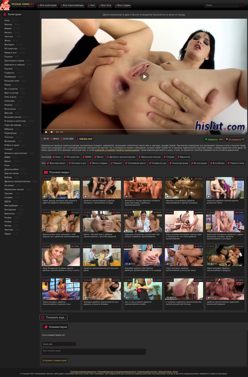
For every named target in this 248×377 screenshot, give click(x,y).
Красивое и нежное (14, 64)
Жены (7, 40)
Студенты (9, 72)
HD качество (11, 48)
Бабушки (8, 129)
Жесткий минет (58, 163)
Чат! (92, 5)
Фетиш (7, 225)
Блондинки (10, 209)
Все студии (124, 5)
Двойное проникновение (17, 181)
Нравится (212, 139)
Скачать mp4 (85, 139)
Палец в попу (237, 163)
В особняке (218, 163)
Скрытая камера (12, 125)
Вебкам (8, 177)
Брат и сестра (11, 93)
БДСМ (7, 201)
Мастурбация (11, 205)
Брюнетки (9, 213)
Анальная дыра (180, 163)
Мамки (7, 28)
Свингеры (9, 101)
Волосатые (10, 109)
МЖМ (7, 157)
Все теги (106, 5)
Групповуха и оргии (14, 60)
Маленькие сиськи (14, 189)
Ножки (7, 221)
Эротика (8, 229)
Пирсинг (117, 163)
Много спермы (99, 163)
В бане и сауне (11, 145)
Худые (7, 233)
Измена (8, 105)
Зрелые (8, 24)
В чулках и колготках (15, 121)
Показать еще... (56, 317)
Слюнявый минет (137, 163)
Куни (6, 165)
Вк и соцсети (11, 89)
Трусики (8, 193)
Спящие (8, 149)
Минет (7, 161)
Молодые (9, 44)
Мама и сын (10, 52)
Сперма (8, 197)
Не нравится (234, 139)
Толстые (8, 137)
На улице (9, 185)
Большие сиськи (12, 117)
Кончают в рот (78, 163)
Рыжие (7, 217)
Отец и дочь (10, 97)
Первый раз (10, 133)
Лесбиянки (10, 76)
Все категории (48, 5)
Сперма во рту (159, 163)
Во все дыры (200, 163)
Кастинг (8, 68)
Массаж (8, 113)
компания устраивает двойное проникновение (117, 150)
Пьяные (8, 56)
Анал (7, 20)
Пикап (7, 85)
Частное (8, 36)
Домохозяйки (11, 169)
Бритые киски (11, 173)
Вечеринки (9, 141)
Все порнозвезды (73, 5)
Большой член (11, 80)
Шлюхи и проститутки (15, 153)
